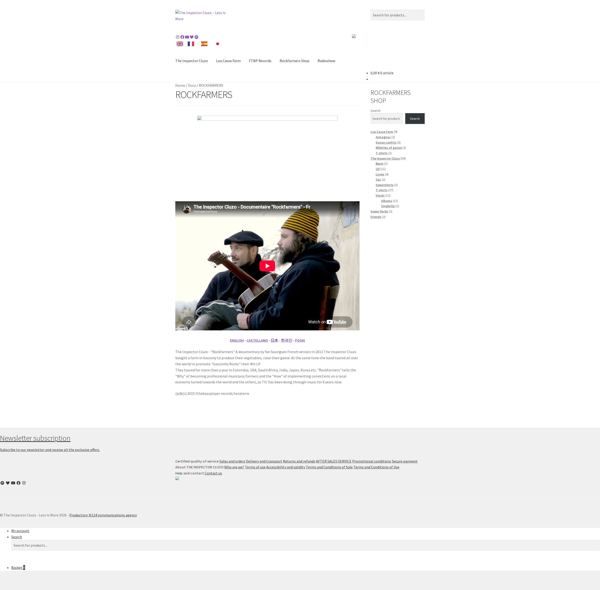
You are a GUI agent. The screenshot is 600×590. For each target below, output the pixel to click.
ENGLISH (237, 340)
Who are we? (234, 467)
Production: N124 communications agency (103, 515)
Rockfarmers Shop (294, 60)
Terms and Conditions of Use (376, 467)
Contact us (213, 473)
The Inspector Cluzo (191, 60)
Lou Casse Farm (228, 60)
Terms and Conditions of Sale (329, 467)
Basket (18, 567)
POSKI (300, 340)
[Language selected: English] (200, 43)
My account (20, 530)
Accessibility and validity (285, 467)
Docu (192, 85)
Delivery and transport (264, 461)
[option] (192, 43)
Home (180, 85)
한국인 (286, 340)
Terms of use (255, 467)
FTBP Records (260, 60)
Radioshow (326, 60)
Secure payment (405, 461)
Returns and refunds (299, 461)
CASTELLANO (257, 340)
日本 (274, 340)
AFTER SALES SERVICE (334, 461)
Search (375, 110)
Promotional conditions (371, 461)
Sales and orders (232, 461)
